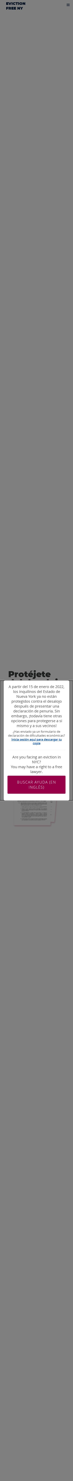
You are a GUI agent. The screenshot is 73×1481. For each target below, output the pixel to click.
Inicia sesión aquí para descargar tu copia (36, 741)
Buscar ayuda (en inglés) (36, 785)
